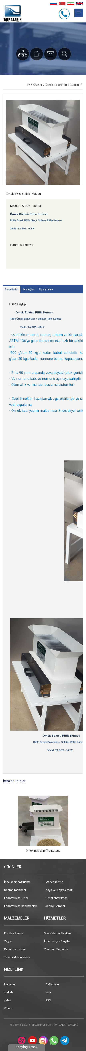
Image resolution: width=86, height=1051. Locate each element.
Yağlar (8, 941)
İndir (48, 992)
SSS (48, 1000)
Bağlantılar (52, 984)
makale (8, 992)
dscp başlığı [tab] (11, 289)
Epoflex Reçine (13, 933)
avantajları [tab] (28, 289)
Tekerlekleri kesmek (17, 957)
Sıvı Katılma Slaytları (57, 933)
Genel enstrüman (56, 898)
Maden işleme (54, 882)
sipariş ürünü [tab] (46, 289)
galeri (7, 1000)
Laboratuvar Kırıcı (16, 898)
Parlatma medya (15, 949)
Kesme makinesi (15, 890)
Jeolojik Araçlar (55, 906)
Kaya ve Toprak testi (59, 890)
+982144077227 (65, 14)
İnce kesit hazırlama (17, 882)
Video (8, 1008)
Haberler (9, 984)
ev (28, 85)
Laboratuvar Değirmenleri (20, 906)
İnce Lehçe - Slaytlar (57, 941)
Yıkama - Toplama (56, 949)
